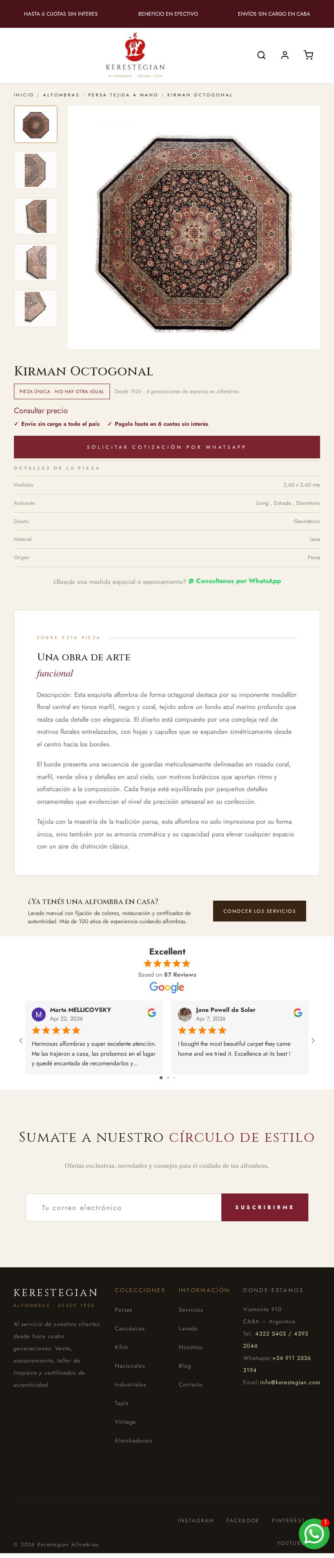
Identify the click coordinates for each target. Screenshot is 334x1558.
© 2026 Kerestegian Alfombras (56, 1545)
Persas (123, 1310)
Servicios (191, 1310)
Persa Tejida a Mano (123, 95)
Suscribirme (265, 1207)
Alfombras (61, 95)
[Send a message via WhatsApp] (314, 1533)
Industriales (130, 1384)
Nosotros (191, 1347)
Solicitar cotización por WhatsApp (167, 447)
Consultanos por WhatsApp (238, 581)
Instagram (196, 1521)
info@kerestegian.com (290, 1382)
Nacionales (130, 1366)
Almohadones (133, 1440)
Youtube (291, 1544)
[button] (194, 227)
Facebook (243, 1521)
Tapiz (122, 1403)
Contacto (191, 1384)
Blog (185, 1366)
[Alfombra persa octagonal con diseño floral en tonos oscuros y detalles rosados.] (35, 124)
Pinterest (288, 1521)
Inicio (24, 95)
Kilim (121, 1347)
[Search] (261, 55)
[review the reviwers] (151, 1015)
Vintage (125, 1422)
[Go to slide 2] (168, 1078)
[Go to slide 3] (174, 1077)
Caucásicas (130, 1328)
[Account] (285, 55)
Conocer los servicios (260, 911)
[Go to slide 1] (161, 1077)
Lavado (188, 1328)
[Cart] (308, 55)
